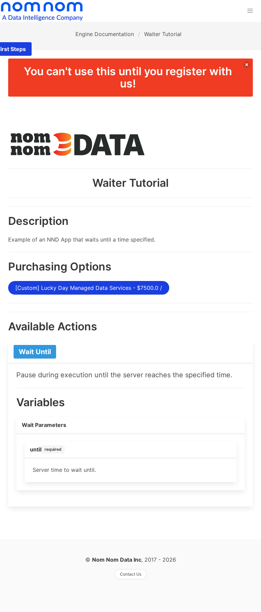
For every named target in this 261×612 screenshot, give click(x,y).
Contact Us (130, 574)
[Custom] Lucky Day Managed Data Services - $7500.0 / (88, 287)
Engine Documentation (104, 34)
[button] (250, 11)
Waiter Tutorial (162, 34)
